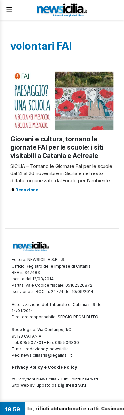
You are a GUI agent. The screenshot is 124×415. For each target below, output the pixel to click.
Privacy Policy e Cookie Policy (44, 367)
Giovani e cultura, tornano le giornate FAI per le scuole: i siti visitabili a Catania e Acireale (56, 147)
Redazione (26, 189)
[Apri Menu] (9, 10)
